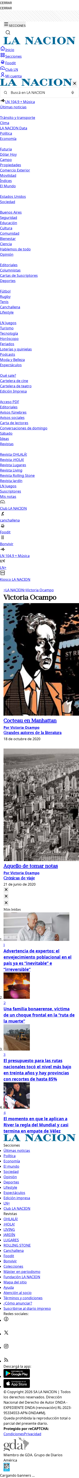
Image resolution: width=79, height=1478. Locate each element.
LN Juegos (8, 322)
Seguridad (8, 217)
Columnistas (10, 270)
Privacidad (32, 1434)
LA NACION (14, 590)
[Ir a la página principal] (39, 43)
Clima (4, 122)
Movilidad (8, 175)
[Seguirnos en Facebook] (6, 1320)
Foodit (10, 63)
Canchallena (10, 307)
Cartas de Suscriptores (19, 275)
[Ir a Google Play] (17, 1376)
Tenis (4, 301)
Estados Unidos (13, 196)
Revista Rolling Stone (17, 475)
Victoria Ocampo (39, 590)
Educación (8, 222)
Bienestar (8, 238)
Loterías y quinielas (16, 349)
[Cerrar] (74, 84)
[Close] (6, 890)
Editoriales (9, 265)
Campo (6, 159)
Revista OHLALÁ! (13, 454)
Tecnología (9, 333)
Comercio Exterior (15, 170)
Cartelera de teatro (16, 386)
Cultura (6, 228)
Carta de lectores (14, 422)
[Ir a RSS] (6, 1361)
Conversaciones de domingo (23, 428)
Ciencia (6, 243)
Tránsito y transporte (17, 117)
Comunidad (9, 233)
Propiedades (10, 165)
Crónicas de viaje (19, 878)
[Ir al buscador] (8, 32)
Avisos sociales (12, 417)
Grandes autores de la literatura (32, 733)
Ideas (4, 438)
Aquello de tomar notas (31, 866)
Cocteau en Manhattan (30, 721)
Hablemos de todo (15, 249)
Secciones (13, 56)
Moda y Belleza (12, 359)
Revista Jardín (11, 480)
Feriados (7, 343)
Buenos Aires (11, 212)
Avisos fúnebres (13, 412)
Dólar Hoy (8, 154)
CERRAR (6, 3)
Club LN (11, 69)
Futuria (6, 149)
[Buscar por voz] (72, 92)
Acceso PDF (9, 401)
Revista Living (11, 470)
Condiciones (14, 1434)
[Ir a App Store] (17, 1386)
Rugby (5, 296)
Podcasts (7, 354)
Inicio (9, 49)
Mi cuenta (13, 76)
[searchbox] (38, 92)
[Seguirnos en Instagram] (6, 1347)
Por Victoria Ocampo (22, 727)
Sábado (6, 433)
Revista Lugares (13, 465)
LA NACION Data (13, 128)
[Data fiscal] (7, 1470)
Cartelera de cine (14, 380)
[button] (39, 330)
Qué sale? (8, 375)
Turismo (7, 328)
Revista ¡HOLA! (12, 459)
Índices (6, 180)
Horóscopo (9, 338)
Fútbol (5, 291)
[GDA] (16, 1449)
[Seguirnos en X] (6, 1333)
